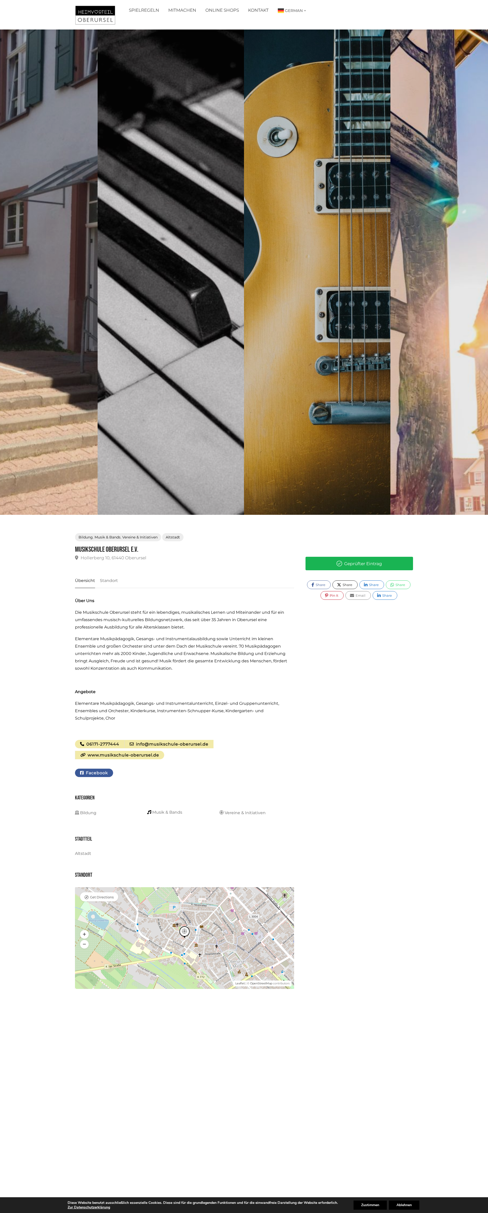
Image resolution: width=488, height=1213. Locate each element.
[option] (317, 272)
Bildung (86, 537)
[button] (84, 934)
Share (320, 585)
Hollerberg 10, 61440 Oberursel (113, 557)
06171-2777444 (102, 744)
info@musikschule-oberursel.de (171, 744)
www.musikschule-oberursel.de (122, 755)
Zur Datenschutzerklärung (89, 1207)
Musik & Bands (107, 537)
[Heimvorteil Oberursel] (95, 16)
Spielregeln (144, 10)
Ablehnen (404, 1205)
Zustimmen (370, 1205)
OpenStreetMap (261, 983)
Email (360, 595)
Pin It (333, 595)
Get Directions (102, 897)
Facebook (96, 772)
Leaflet (240, 983)
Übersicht (85, 580)
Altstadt (173, 537)
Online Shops (222, 10)
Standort (109, 580)
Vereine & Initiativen (140, 537)
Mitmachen (182, 10)
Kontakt (258, 10)
